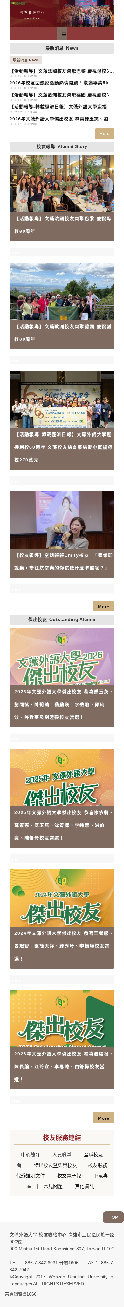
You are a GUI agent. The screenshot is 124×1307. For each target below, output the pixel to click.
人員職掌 (62, 1154)
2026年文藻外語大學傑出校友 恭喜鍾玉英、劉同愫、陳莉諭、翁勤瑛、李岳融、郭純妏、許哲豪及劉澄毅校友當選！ (62, 119)
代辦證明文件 (30, 1175)
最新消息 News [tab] (26, 60)
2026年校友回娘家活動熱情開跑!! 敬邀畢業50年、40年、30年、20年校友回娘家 (59, 83)
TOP (113, 1217)
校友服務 (97, 1165)
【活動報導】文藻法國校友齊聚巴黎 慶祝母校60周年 (61, 71)
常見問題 (53, 1186)
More (105, 134)
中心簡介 (30, 1154)
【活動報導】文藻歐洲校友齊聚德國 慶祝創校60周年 (61, 95)
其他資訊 (84, 1186)
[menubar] (64, 34)
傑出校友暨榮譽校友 (55, 1165)
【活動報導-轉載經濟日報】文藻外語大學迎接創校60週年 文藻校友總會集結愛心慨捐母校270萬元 (61, 107)
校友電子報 (69, 1175)
